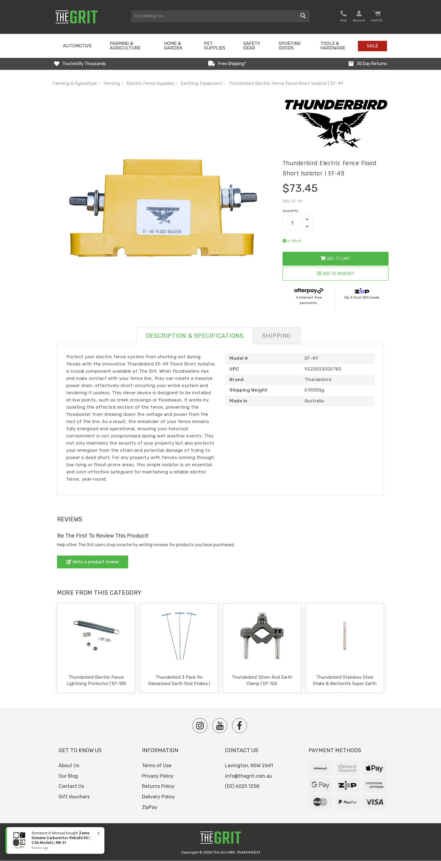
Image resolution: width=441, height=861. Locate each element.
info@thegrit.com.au (248, 776)
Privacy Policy (157, 776)
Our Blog (68, 776)
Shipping (276, 335)
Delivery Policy (158, 797)
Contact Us (71, 786)
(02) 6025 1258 (242, 786)
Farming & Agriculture (125, 46)
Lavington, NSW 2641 (249, 765)
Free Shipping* (232, 63)
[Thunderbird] (335, 123)
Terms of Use (156, 765)
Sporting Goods (290, 46)
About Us (68, 765)
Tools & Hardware (332, 46)
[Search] (303, 16)
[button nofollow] (343, 17)
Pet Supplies (214, 46)
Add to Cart (338, 258)
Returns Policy (158, 786)
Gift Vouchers (74, 797)
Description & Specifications (195, 335)
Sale (372, 46)
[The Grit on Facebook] (239, 726)
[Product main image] (163, 207)
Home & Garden (173, 46)
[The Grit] (221, 839)
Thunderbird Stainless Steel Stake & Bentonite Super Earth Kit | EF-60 (344, 684)
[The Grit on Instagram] (200, 726)
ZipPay (149, 807)
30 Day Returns (372, 63)
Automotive (77, 46)
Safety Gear (251, 46)
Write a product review (95, 562)
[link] (54, 840)
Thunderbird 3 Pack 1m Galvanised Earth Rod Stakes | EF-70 (179, 684)
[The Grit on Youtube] (220, 726)
